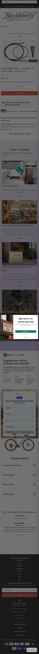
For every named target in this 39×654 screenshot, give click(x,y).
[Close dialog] (37, 316)
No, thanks (25, 337)
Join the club (25, 331)
